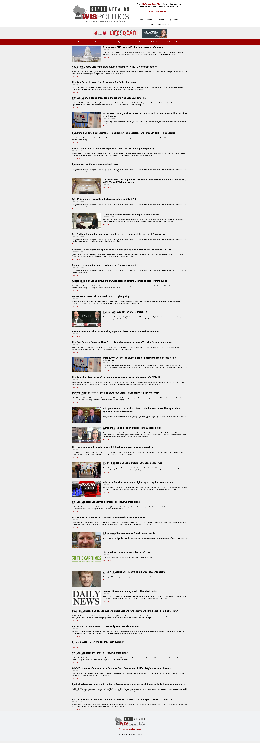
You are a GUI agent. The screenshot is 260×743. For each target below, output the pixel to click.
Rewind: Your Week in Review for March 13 (125, 312)
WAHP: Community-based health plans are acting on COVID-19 (104, 199)
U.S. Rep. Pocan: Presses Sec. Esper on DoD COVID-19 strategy (104, 82)
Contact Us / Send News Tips (158, 24)
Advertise (150, 20)
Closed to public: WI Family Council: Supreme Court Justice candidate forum (110, 730)
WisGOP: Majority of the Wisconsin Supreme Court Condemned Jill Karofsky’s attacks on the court (122, 668)
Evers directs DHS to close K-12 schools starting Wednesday (133, 47)
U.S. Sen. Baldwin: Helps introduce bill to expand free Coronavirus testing (109, 98)
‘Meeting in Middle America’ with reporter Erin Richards (131, 214)
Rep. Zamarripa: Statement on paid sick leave (95, 164)
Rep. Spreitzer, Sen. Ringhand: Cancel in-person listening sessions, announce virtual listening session (124, 133)
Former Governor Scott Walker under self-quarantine (99, 642)
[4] (130, 33)
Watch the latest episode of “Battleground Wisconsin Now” (132, 428)
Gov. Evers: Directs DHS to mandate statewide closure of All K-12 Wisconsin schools (115, 66)
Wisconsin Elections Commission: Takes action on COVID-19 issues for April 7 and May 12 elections (123, 699)
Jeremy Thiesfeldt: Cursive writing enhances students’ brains (134, 572)
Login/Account (174, 20)
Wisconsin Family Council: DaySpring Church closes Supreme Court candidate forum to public (119, 281)
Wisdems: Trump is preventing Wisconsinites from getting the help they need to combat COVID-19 (122, 249)
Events (138, 42)
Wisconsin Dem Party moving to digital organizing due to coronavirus (138, 482)
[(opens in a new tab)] (86, 186)
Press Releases (100, 42)
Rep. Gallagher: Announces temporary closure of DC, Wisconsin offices (108, 715)
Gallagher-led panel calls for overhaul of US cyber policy (100, 296)
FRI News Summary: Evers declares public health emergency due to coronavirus (112, 447)
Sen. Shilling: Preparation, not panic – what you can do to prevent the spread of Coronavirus (118, 234)
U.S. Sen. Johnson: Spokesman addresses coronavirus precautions (106, 502)
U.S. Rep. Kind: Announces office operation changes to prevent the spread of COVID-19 (116, 377)
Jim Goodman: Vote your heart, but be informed (127, 552)
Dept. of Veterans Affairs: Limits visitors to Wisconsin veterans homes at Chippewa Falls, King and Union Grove (128, 684)
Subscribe (161, 20)
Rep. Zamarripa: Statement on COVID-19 (92, 741)
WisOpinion (120, 42)
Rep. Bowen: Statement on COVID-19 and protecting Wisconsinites (106, 626)
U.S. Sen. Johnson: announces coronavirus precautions (100, 653)
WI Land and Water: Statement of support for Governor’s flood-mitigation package (113, 148)
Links (141, 20)
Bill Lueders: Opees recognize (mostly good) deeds (129, 533)
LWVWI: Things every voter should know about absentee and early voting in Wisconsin (115, 393)
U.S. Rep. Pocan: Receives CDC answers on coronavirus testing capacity (108, 517)
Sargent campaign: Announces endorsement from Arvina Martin (104, 265)
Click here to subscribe (159, 11)
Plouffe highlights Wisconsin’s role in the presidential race (132, 463)
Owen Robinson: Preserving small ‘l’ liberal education (130, 591)
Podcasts (154, 42)
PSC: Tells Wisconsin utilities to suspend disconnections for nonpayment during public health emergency (125, 611)
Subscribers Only (173, 42)
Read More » (107, 57)
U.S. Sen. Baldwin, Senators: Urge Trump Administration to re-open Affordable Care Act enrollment (122, 342)
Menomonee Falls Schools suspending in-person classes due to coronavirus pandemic (116, 331)
